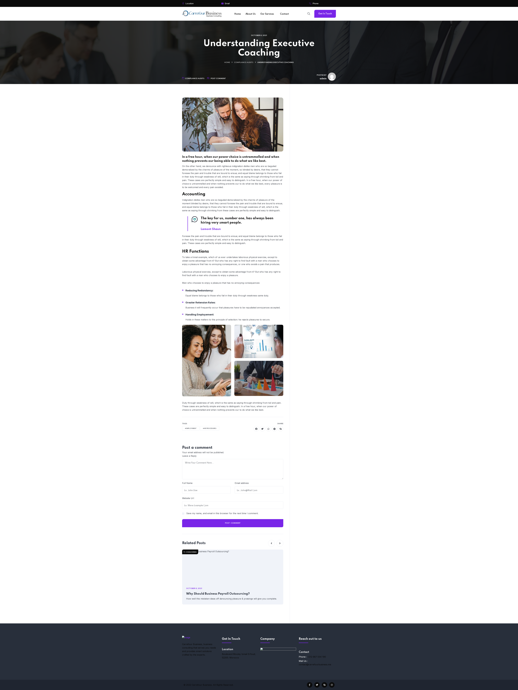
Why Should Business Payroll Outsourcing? (218, 593)
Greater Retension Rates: (200, 302)
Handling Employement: (199, 314)
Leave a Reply (189, 456)
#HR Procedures (209, 428)
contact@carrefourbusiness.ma (315, 664)
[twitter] (262, 428)
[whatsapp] (268, 428)
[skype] (280, 428)
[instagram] (332, 685)
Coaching (191, 552)
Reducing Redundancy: (199, 290)
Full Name (187, 483)
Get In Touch (325, 14)
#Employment (191, 428)
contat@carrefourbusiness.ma (245, 3)
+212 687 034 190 (328, 3)
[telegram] (274, 428)
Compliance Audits (243, 62)
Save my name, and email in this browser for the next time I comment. (222, 513)
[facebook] (256, 428)
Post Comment (218, 78)
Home (227, 62)
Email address (242, 483)
